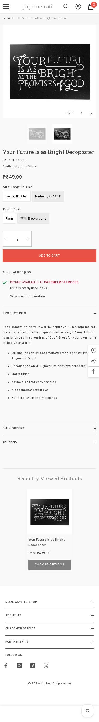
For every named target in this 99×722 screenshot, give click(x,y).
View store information (27, 296)
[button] (81, 113)
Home (6, 18)
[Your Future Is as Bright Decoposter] (49, 511)
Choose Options (49, 565)
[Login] (78, 6)
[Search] (66, 6)
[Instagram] (19, 665)
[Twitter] (46, 665)
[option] (49, 71)
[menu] (6, 6)
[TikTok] (33, 665)
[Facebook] (6, 665)
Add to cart (49, 256)
